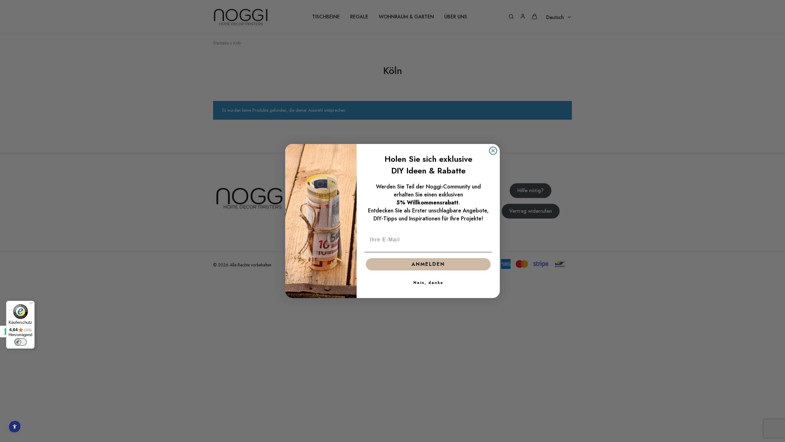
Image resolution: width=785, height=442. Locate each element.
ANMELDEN (428, 264)
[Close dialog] (493, 150)
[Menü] (31, 304)
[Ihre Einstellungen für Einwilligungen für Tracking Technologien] (6, 331)
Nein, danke (428, 282)
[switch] (20, 342)
